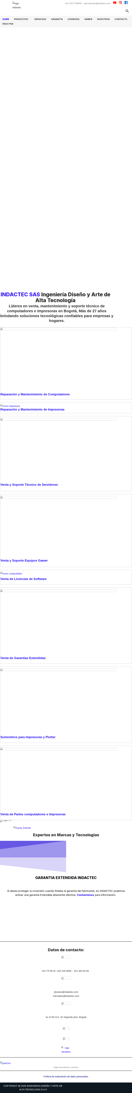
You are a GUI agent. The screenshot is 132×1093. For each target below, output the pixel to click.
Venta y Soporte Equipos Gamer (24, 560)
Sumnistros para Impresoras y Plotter (27, 737)
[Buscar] (127, 11)
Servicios (40, 19)
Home (5, 19)
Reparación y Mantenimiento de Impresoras (32, 409)
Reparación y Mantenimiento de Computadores (35, 394)
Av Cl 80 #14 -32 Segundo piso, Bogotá (66, 1017)
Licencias (73, 19)
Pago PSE (7, 24)
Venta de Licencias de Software (23, 579)
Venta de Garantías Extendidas (23, 658)
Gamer (88, 19)
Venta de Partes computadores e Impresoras (32, 814)
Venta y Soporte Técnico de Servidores (29, 484)
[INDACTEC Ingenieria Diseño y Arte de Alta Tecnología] (19, 7)
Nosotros (103, 19)
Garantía (57, 19)
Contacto (121, 19)
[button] (29, 19)
